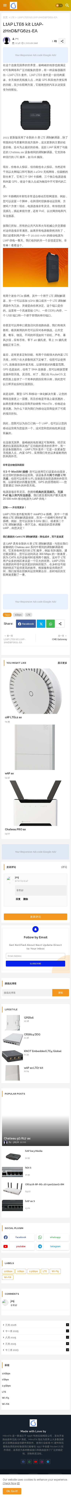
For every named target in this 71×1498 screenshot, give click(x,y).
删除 (25, 899)
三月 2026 (36, 1325)
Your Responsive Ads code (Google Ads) (35, 55)
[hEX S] (12, 1172)
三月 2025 (36, 1344)
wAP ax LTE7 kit (33, 1067)
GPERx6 (29, 1017)
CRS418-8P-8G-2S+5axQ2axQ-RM (44, 1184)
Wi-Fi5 (55, 1271)
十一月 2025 (36, 1331)
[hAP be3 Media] (12, 1155)
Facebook (28, 623)
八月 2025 (36, 1337)
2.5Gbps (33, 1271)
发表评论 (35, 916)
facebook (20, 1237)
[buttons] (23, 1461)
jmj (17, 877)
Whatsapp (50, 624)
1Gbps (18, 614)
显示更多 (62, 663)
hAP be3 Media (33, 1151)
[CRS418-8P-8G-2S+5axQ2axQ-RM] (12, 1189)
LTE (13, 17)
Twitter (41, 624)
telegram (55, 1246)
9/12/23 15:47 (21, 881)
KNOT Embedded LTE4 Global (42, 1051)
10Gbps (8, 1271)
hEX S (28, 1167)
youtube (20, 1246)
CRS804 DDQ (32, 1034)
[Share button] (60, 624)
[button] (59, 5)
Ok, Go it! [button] (12, 1491)
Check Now (9, 1483)
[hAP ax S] (12, 1205)
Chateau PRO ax (15, 829)
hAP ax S (30, 1201)
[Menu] (5, 5)
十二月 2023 (36, 1350)
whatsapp (55, 1237)
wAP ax (9, 773)
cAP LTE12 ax (13, 717)
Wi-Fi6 (7, 1277)
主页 (5, 17)
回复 (18, 899)
